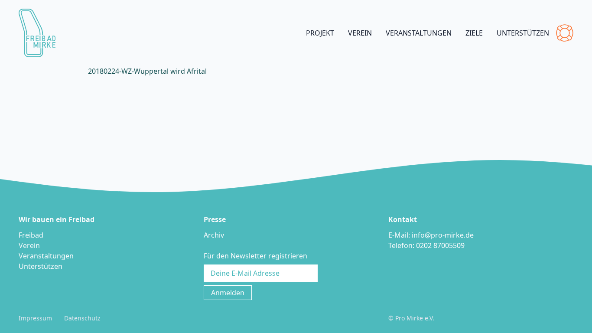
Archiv (214, 235)
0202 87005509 (440, 245)
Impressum (35, 318)
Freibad (31, 235)
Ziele (474, 33)
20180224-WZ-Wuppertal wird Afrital (147, 71)
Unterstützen (523, 33)
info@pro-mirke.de (443, 235)
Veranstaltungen (419, 33)
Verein (360, 33)
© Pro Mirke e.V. (411, 318)
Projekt (320, 33)
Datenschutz (82, 318)
